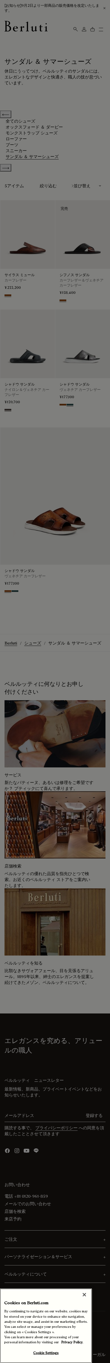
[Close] (84, 1294)
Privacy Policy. (72, 1342)
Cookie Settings (46, 1353)
